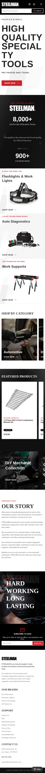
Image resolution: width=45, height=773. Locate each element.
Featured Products (11, 418)
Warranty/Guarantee (8, 722)
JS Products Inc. (7, 704)
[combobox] (22, 10)
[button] (17, 148)
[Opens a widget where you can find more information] (37, 769)
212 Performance (7, 694)
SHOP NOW (9, 83)
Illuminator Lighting (8, 697)
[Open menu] (41, 4)
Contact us (10, 744)
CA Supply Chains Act (9, 738)
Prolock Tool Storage (8, 701)
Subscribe (37, 643)
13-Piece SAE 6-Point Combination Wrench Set (18, 421)
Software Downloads (8, 725)
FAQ (3, 718)
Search (38, 11)
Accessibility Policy (8, 734)
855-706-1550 (6, 757)
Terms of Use (6, 728)
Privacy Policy (6, 731)
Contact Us (5, 715)
